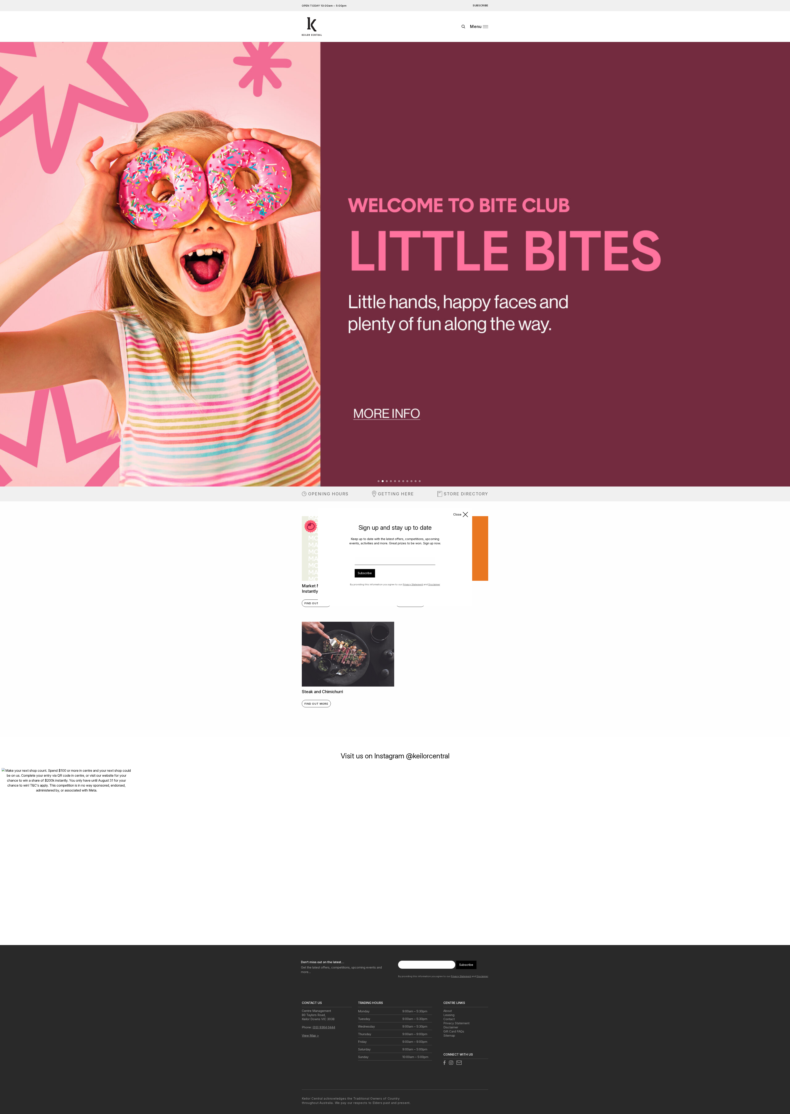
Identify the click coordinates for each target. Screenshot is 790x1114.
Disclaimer (434, 584)
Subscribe (365, 573)
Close (457, 514)
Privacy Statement (413, 584)
